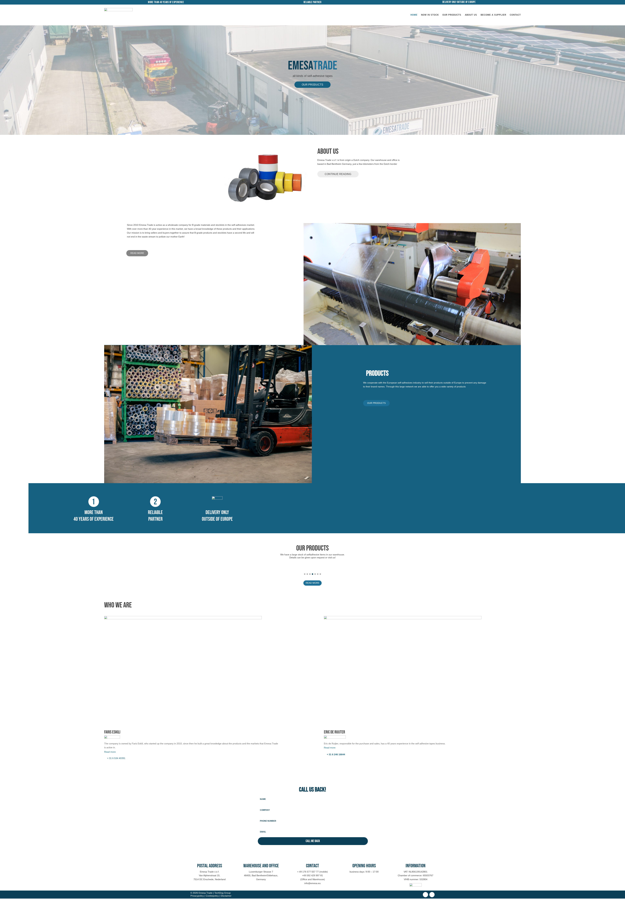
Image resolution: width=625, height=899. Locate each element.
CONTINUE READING (338, 174)
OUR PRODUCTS (312, 84)
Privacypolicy (197, 895)
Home (413, 15)
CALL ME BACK (313, 841)
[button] (304, 574)
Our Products (451, 15)
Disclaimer (226, 895)
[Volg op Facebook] (425, 894)
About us (471, 15)
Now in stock (430, 15)
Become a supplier (493, 15)
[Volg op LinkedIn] (432, 894)
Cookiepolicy (212, 895)
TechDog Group (222, 893)
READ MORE (137, 253)
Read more (110, 752)
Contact (515, 15)
